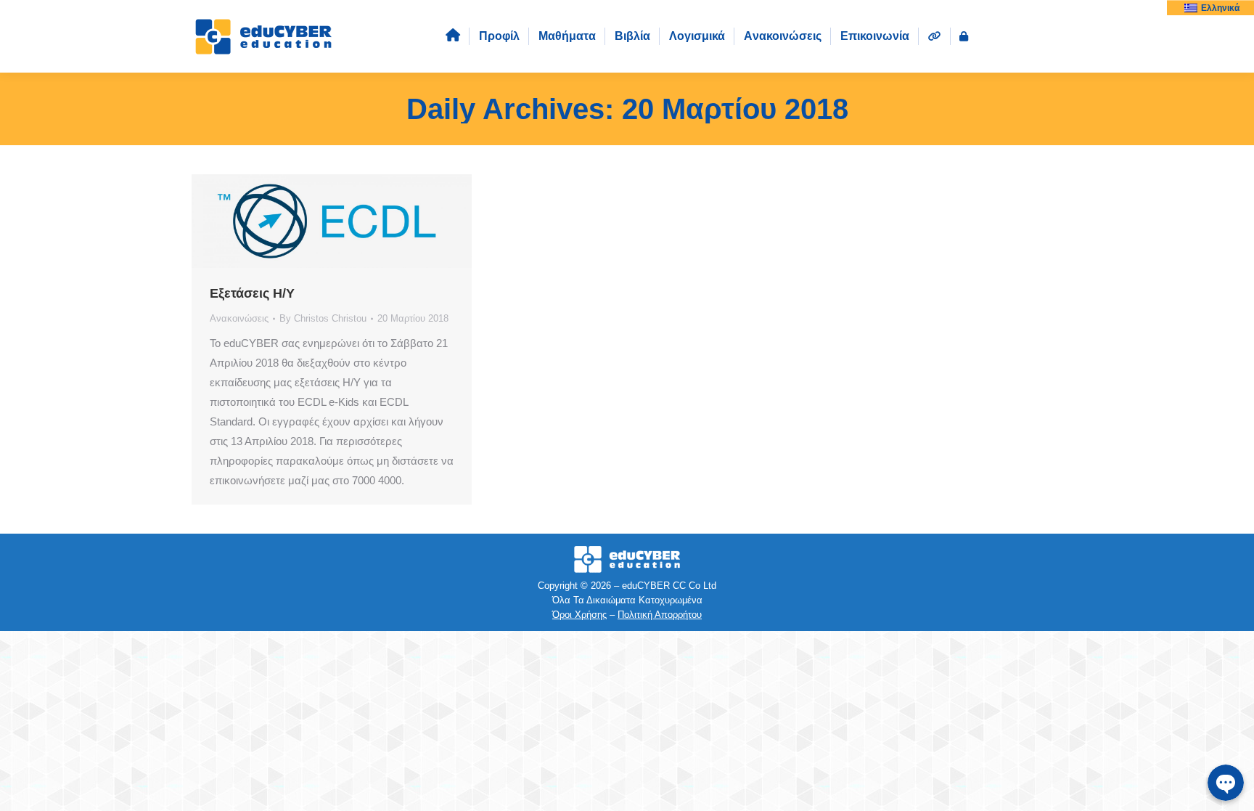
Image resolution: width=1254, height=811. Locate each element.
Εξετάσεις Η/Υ (252, 293)
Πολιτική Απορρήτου (660, 614)
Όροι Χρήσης (579, 614)
